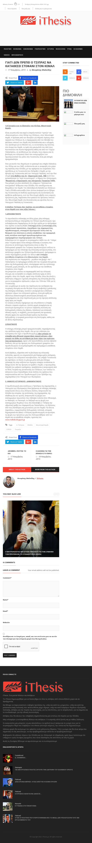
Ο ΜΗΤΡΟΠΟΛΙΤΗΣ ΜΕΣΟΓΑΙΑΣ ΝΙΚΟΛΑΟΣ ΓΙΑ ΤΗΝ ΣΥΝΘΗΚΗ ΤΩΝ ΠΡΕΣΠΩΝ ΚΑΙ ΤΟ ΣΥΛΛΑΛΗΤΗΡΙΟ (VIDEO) (29, 553)
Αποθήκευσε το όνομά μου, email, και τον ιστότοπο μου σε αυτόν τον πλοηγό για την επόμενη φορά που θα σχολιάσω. (30, 637)
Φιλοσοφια (60, 49)
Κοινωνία (18, 804)
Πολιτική (18, 779)
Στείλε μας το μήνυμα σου (43, 9)
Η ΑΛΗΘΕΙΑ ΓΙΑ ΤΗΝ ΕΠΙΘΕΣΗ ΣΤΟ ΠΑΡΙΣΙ (44, 452)
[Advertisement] (46, 38)
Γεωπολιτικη (40, 49)
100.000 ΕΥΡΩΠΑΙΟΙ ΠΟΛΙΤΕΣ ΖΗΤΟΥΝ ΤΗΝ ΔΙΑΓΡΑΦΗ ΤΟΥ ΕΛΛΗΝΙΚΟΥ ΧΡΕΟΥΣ (44, 770)
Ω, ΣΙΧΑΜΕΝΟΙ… (20, 758)
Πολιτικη (7, 49)
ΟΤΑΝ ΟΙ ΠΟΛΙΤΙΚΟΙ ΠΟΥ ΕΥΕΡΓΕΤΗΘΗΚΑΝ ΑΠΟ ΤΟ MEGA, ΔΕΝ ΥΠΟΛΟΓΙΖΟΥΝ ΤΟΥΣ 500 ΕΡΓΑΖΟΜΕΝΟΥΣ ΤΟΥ (47, 819)
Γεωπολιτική (19, 755)
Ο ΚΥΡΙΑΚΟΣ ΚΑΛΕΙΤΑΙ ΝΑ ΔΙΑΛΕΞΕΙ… (28, 794)
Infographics (17, 55)
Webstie (6, 622)
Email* (5, 611)
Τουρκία (18, 429)
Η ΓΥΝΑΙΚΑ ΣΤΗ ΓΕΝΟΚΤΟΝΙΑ (25, 806)
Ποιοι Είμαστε (12, 9)
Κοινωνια (17, 49)
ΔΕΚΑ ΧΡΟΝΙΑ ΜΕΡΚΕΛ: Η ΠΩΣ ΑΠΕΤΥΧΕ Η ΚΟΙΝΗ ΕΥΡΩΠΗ (36, 782)
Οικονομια (28, 49)
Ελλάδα (30, 425)
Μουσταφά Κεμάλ (42, 425)
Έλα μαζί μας (26, 9)
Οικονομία (18, 767)
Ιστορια (50, 49)
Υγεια (69, 49)
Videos (7, 55)
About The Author (17, 469)
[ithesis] (46, 19)
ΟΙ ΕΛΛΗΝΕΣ (78, 49)
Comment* (7, 578)
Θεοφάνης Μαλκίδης (41, 70)
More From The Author (45, 469)
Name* (5, 600)
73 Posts (40, 478)
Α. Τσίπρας (20, 425)
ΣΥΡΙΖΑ (9, 429)
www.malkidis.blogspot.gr (15, 419)
